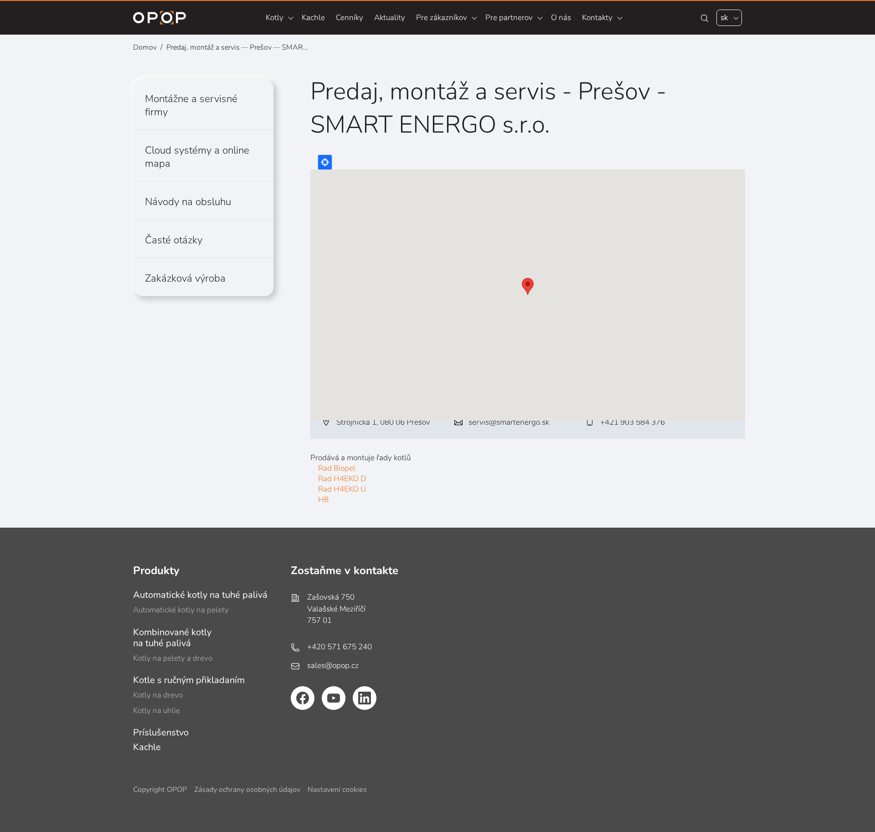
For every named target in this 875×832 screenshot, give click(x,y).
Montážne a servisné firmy (191, 105)
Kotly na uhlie (156, 710)
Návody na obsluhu (188, 202)
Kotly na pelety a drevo (172, 658)
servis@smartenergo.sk (508, 422)
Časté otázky (173, 240)
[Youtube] (333, 698)
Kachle (313, 17)
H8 (323, 499)
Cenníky (349, 17)
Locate (325, 162)
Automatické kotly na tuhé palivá (200, 595)
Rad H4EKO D (342, 478)
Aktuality (389, 17)
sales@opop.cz (333, 665)
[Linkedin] (364, 698)
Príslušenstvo (161, 732)
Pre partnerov (509, 17)
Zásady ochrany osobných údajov (247, 790)
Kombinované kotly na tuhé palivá (172, 637)
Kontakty (597, 17)
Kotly (274, 17)
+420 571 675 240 (339, 647)
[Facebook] (302, 698)
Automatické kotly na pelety (181, 610)
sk (724, 17)
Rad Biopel (336, 468)
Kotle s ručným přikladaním (189, 680)
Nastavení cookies (337, 790)
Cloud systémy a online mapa (197, 156)
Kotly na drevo (158, 695)
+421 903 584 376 (632, 422)
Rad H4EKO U (342, 489)
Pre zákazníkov (441, 17)
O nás (561, 17)
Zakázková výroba (185, 278)
